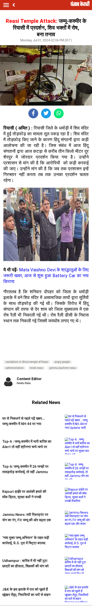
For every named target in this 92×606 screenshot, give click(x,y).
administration (15, 368)
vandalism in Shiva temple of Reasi (27, 362)
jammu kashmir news (62, 368)
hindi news (36, 368)
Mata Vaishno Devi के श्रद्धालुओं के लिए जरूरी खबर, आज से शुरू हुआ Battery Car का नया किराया (46, 275)
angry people (62, 362)
